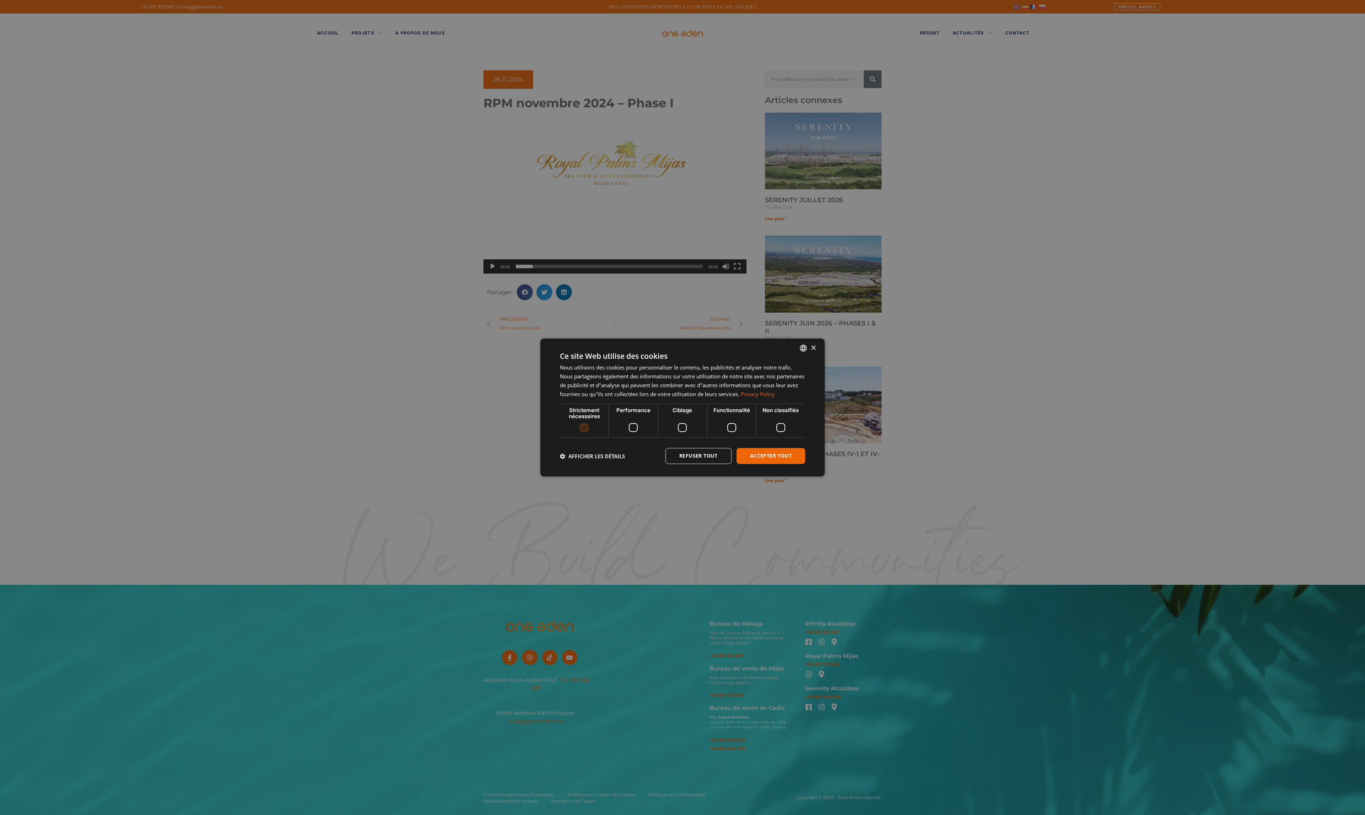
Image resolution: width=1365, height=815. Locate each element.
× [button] (813, 347)
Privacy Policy (758, 394)
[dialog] (682, 407)
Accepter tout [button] (771, 455)
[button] (592, 456)
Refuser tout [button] (698, 455)
